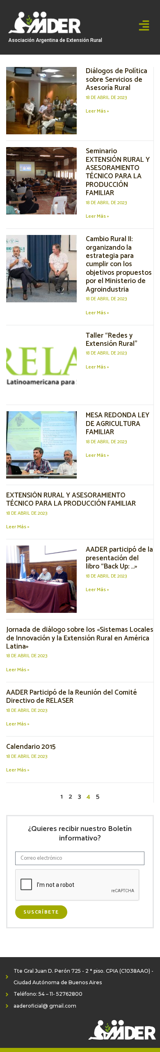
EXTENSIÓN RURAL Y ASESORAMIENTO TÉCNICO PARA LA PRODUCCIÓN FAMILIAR (71, 499)
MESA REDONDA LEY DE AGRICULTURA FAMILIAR (117, 424)
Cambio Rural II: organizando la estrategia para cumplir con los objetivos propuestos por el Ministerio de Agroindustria (119, 264)
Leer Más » (97, 111)
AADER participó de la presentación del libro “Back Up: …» (119, 558)
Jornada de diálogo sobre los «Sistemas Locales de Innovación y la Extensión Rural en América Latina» (79, 638)
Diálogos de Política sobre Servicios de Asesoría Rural (116, 79)
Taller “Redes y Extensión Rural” (111, 340)
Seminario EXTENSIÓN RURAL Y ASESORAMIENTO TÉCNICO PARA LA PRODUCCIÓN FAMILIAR (118, 172)
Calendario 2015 (30, 747)
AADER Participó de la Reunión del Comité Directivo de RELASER (71, 697)
